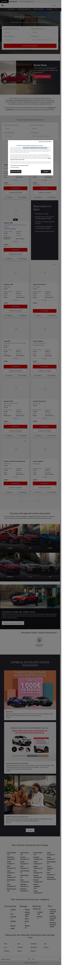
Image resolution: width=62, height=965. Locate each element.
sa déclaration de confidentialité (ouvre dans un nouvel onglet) (35, 147)
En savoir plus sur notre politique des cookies (19, 165)
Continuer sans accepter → (46, 141)
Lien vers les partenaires (14, 167)
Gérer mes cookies (16, 171)
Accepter (46, 171)
